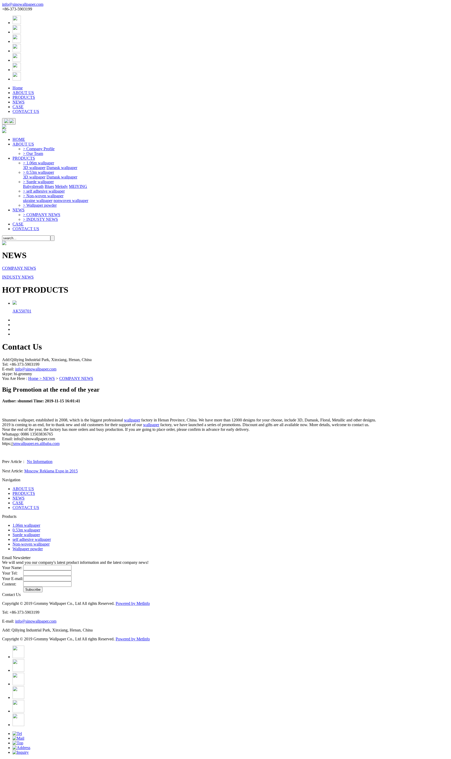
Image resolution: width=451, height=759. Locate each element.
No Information (39, 461)
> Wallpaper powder (40, 205)
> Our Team (33, 153)
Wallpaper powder (28, 549)
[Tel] (17, 733)
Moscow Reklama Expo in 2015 (51, 471)
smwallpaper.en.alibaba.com (36, 443)
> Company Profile (39, 149)
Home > (35, 378)
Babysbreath (33, 186)
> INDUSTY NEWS (40, 219)
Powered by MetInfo (133, 603)
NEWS (19, 102)
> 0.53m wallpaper (38, 172)
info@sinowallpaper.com (22, 4)
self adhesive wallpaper (32, 539)
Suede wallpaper (26, 534)
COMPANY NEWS (19, 268)
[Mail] (18, 738)
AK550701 (22, 311)
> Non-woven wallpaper (43, 196)
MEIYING (78, 186)
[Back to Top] (18, 743)
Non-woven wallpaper (31, 544)
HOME (19, 139)
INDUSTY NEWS (18, 277)
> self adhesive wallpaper (44, 191)
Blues (49, 186)
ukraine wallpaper (37, 200)
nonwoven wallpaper (71, 200)
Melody (61, 186)
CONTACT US (26, 111)
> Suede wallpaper (38, 181)
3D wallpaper (34, 167)
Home (18, 88)
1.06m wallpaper (26, 525)
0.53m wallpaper (26, 530)
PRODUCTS (24, 97)
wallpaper (132, 420)
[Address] (21, 747)
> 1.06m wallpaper (38, 163)
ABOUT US (23, 92)
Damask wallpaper (61, 167)
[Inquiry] (21, 752)
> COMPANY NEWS (41, 214)
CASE (18, 107)
